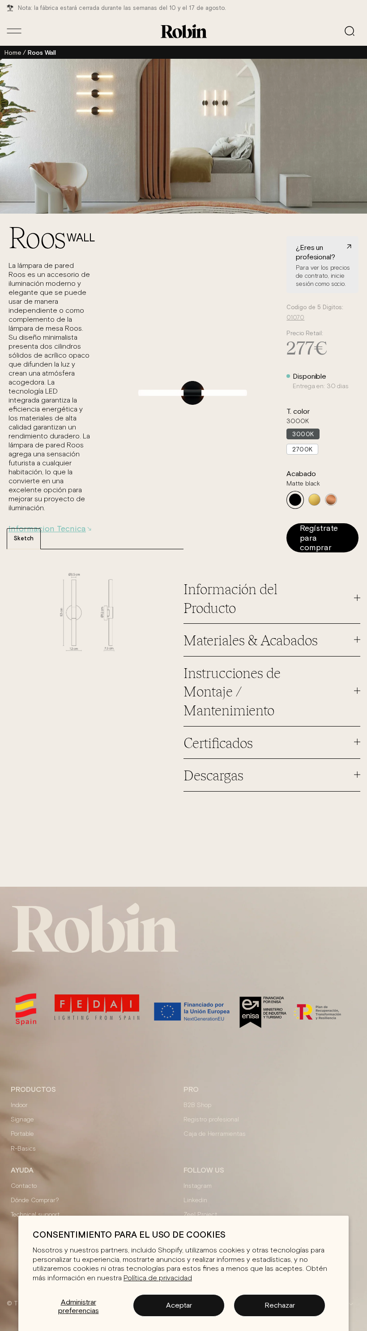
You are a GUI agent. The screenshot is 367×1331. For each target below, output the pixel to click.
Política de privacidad (158, 1278)
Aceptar (179, 1305)
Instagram (198, 1186)
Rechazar (280, 1305)
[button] (349, 31)
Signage (22, 1119)
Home (12, 52)
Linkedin (195, 1200)
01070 (295, 318)
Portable (22, 1134)
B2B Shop (197, 1105)
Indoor (19, 1105)
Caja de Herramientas (215, 1134)
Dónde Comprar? (35, 1200)
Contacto (24, 1186)
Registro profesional (211, 1119)
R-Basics (23, 1149)
